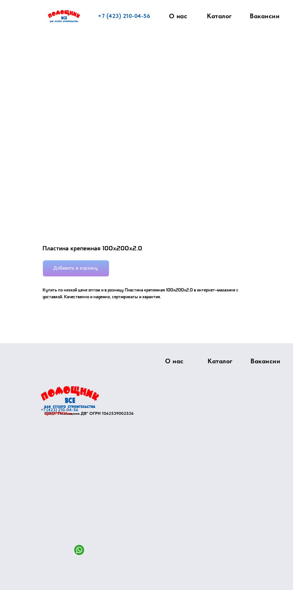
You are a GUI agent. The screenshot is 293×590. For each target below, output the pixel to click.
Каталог (219, 16)
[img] (70, 397)
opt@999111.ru (58, 413)
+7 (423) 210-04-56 (124, 16)
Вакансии (264, 16)
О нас (178, 16)
